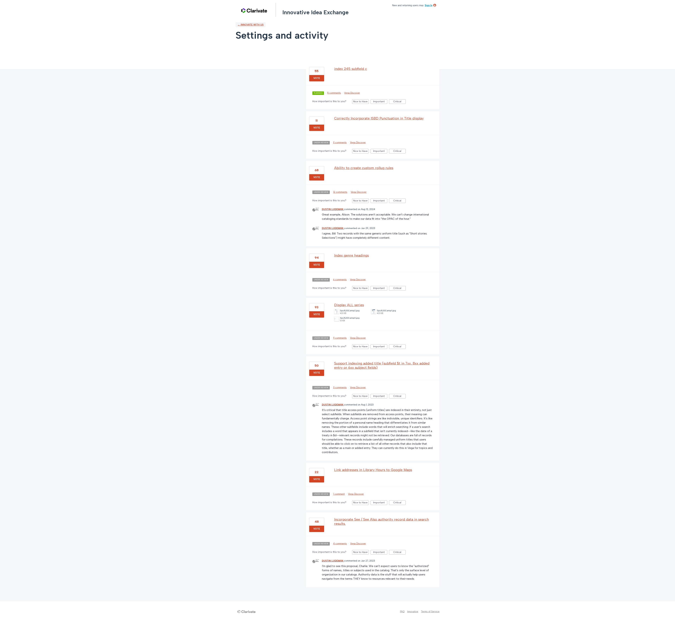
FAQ (402, 611)
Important (380, 102)
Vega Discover (352, 93)
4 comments (340, 543)
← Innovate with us (250, 24)
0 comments (340, 142)
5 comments (334, 93)
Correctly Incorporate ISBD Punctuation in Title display (379, 118)
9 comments (340, 338)
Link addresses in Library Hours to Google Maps (373, 470)
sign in (428, 5)
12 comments (340, 192)
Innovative (412, 611)
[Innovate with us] (254, 10)
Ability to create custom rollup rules (363, 168)
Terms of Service (430, 611)
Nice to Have (361, 102)
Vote (316, 78)
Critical (399, 102)
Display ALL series (349, 305)
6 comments (340, 279)
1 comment (339, 494)
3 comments (340, 387)
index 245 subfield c (350, 69)
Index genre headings (351, 255)
